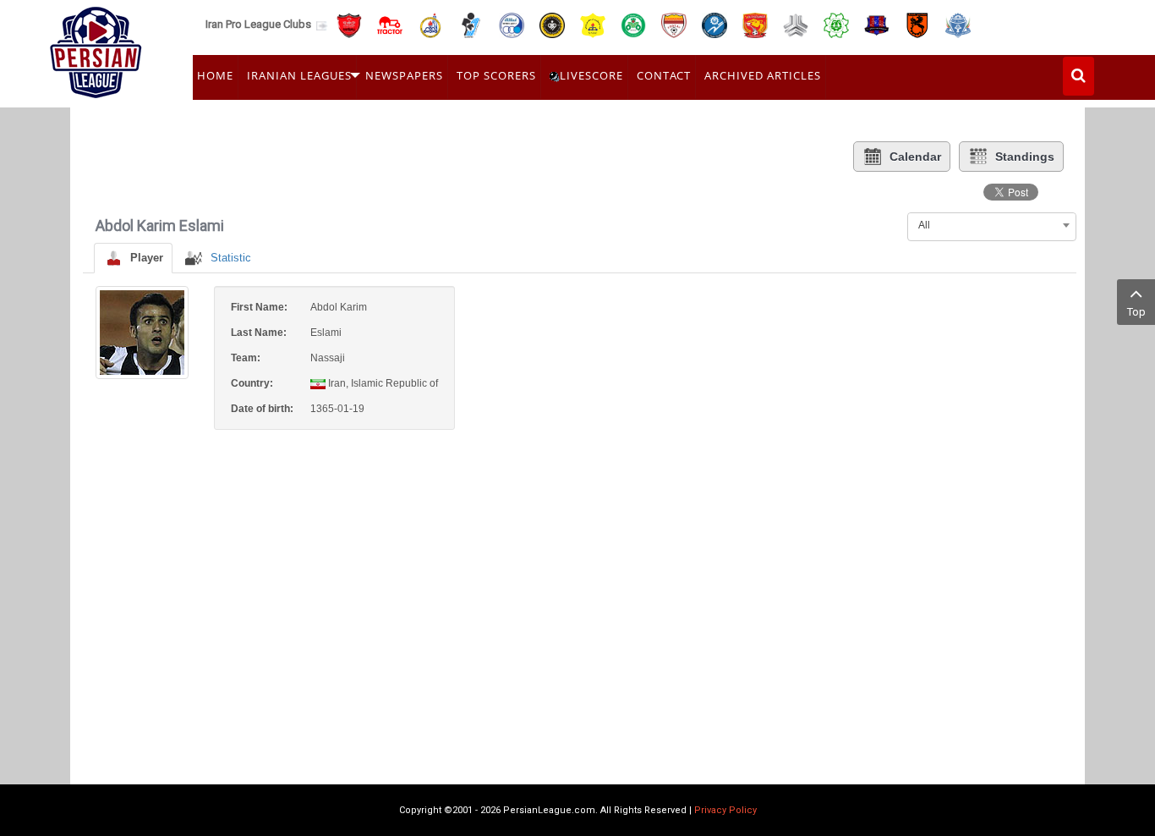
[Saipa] (795, 24)
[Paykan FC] (471, 24)
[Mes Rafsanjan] (917, 24)
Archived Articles (762, 75)
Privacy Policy (725, 810)
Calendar (915, 156)
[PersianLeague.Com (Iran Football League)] (96, 48)
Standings (1024, 156)
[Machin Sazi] (836, 24)
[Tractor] (389, 24)
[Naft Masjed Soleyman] (430, 24)
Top (1136, 311)
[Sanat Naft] (592, 24)
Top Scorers (496, 75)
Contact (664, 75)
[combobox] (992, 225)
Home (215, 75)
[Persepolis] (349, 24)
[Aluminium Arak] (958, 24)
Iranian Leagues (299, 75)
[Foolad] (674, 24)
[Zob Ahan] (633, 24)
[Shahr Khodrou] (755, 24)
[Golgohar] (714, 24)
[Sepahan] (552, 24)
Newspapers (404, 75)
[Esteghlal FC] (511, 24)
